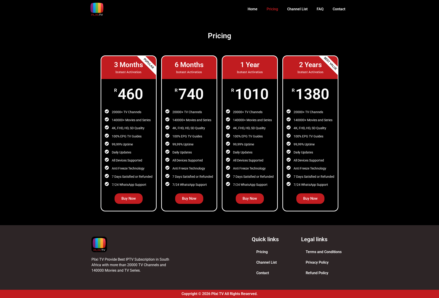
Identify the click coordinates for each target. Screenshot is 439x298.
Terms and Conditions (324, 252)
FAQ (320, 9)
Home (252, 9)
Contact (339, 9)
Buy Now (128, 198)
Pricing (272, 9)
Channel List (297, 9)
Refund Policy (317, 273)
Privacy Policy (317, 262)
